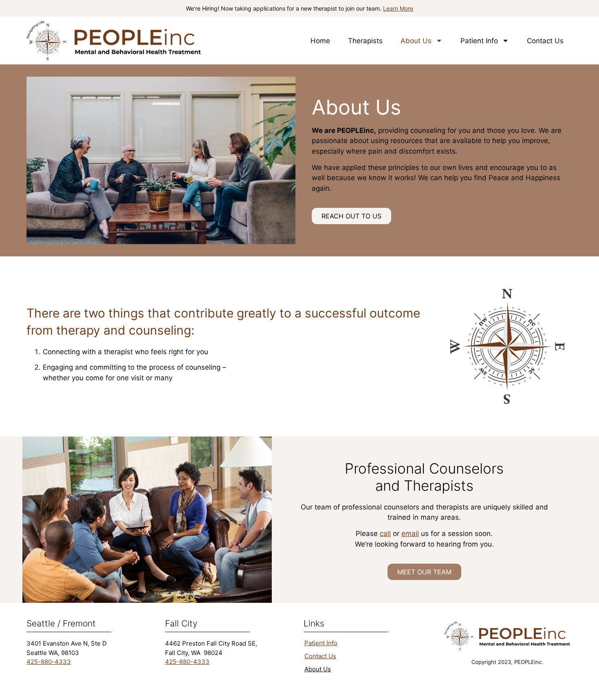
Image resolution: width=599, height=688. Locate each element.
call (385, 533)
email (410, 533)
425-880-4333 (48, 662)
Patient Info (479, 41)
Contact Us (545, 41)
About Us (416, 41)
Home (320, 41)
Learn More (398, 8)
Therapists (365, 41)
